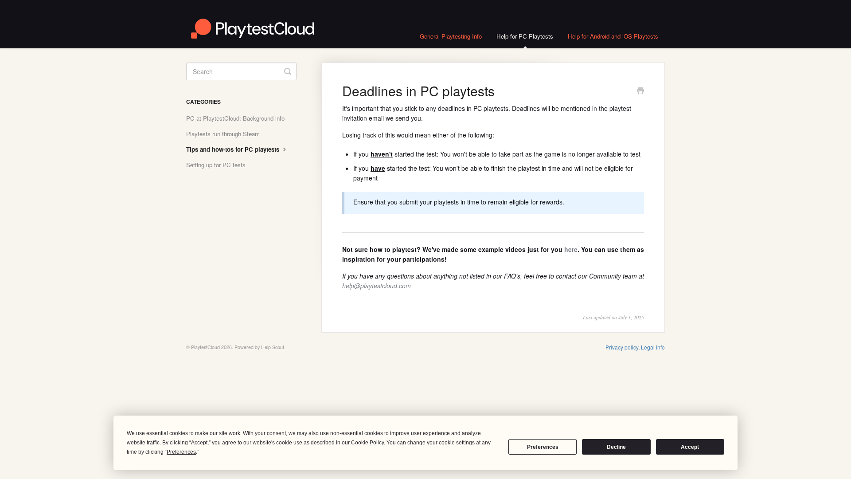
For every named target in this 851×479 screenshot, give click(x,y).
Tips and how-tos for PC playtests (233, 149)
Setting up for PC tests (216, 165)
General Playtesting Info (451, 36)
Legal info (653, 347)
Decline (616, 447)
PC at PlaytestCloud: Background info (235, 118)
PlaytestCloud (205, 347)
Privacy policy (621, 347)
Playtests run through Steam (223, 134)
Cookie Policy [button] (367, 443)
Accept (690, 447)
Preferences (542, 447)
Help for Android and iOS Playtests (613, 36)
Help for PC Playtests (524, 36)
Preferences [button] (181, 452)
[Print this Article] (640, 91)
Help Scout (272, 347)
